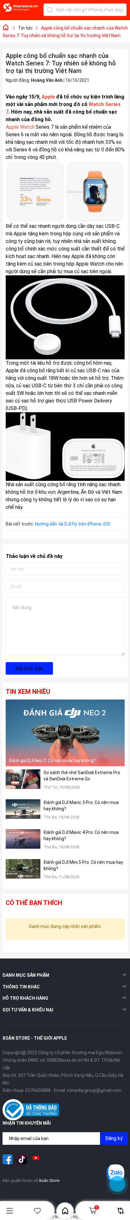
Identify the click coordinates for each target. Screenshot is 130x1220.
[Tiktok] (22, 1159)
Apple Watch (90, 264)
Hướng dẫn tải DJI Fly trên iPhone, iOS (72, 523)
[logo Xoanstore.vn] (20, 11)
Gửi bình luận (29, 669)
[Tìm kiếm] (50, 9)
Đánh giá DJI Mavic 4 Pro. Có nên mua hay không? (81, 835)
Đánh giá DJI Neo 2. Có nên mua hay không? (52, 760)
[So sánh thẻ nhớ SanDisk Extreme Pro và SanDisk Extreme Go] (23, 782)
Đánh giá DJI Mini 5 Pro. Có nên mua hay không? (83, 865)
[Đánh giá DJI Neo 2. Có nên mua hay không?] (65, 733)
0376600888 (37, 1090)
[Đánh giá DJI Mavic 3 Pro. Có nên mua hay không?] (23, 812)
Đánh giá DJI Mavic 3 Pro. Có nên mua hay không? (81, 805)
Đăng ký (114, 1138)
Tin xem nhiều (28, 691)
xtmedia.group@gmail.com (94, 1090)
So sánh (120, 1210)
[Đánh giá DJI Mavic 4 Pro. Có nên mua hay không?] (23, 842)
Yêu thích (37, 1210)
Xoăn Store (49, 1180)
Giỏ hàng (97, 1207)
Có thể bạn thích (34, 903)
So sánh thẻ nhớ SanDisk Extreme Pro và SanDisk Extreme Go (82, 775)
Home (65, 1210)
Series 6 (15, 135)
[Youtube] (36, 1159)
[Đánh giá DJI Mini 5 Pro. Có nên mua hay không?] (23, 872)
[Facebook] (8, 1159)
